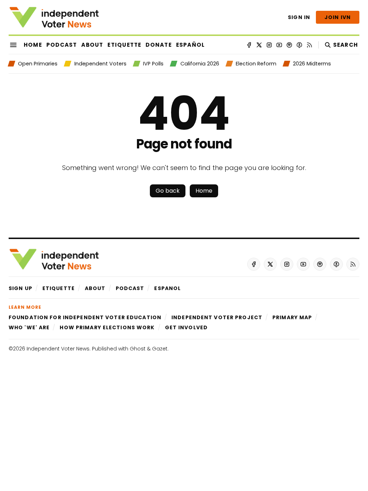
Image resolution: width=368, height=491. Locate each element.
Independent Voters (100, 63)
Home (204, 191)
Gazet (159, 348)
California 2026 (199, 63)
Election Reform (256, 63)
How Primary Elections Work (107, 327)
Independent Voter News (58, 348)
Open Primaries (38, 63)
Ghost (138, 348)
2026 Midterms (312, 63)
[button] (20, 288)
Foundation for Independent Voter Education (85, 317)
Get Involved (186, 327)
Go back (168, 191)
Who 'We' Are (29, 327)
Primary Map (292, 317)
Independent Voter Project (216, 317)
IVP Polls (153, 63)
